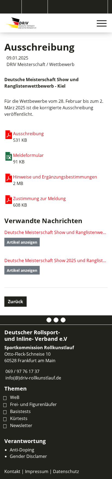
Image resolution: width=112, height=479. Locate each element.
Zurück (15, 302)
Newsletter (21, 425)
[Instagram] (56, 320)
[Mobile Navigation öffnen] (102, 23)
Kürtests (18, 418)
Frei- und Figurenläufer (33, 404)
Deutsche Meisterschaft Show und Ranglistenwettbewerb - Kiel (56, 232)
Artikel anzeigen (22, 242)
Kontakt (12, 471)
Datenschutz (66, 471)
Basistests (20, 411)
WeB (14, 397)
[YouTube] (63, 320)
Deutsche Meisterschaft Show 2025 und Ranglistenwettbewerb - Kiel (56, 260)
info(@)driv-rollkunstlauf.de (33, 378)
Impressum (36, 471)
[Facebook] (48, 320)
